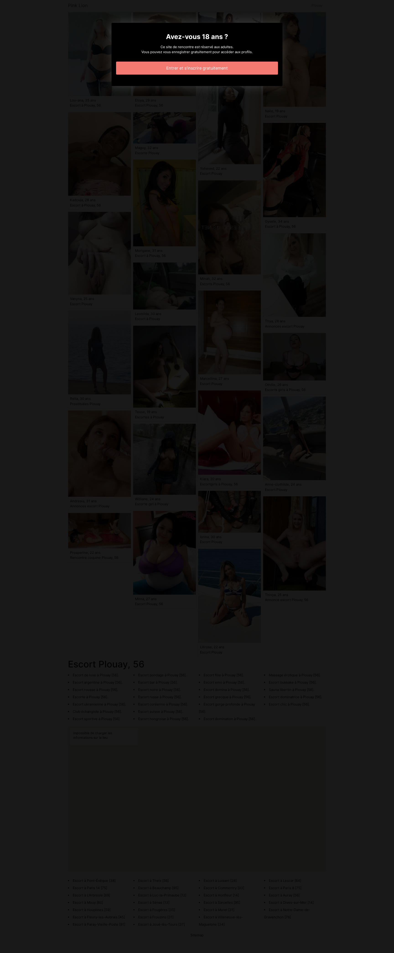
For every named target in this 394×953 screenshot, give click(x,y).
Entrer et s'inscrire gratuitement (197, 68)
